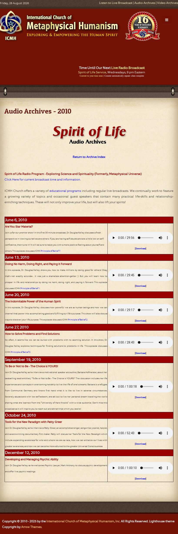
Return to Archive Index (89, 157)
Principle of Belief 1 (30, 288)
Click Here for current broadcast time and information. (43, 179)
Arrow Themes (31, 527)
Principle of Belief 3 (20, 352)
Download (140, 248)
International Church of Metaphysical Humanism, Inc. (83, 521)
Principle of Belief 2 (77, 319)
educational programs (65, 191)
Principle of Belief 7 (50, 250)
